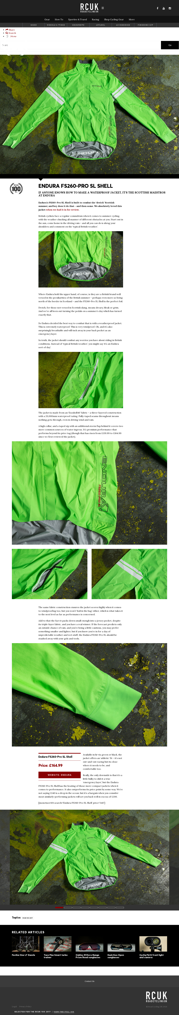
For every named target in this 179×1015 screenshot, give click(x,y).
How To (59, 19)
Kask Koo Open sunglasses (121, 949)
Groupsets (78, 25)
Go (170, 45)
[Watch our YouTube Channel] (164, 8)
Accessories (123, 25)
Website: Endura (60, 774)
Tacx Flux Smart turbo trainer (57, 949)
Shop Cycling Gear (114, 19)
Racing (95, 19)
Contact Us (89, 981)
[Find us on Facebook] (157, 8)
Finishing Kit (145, 25)
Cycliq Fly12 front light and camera (153, 949)
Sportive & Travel (77, 19)
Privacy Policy (25, 1006)
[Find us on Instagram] (170, 8)
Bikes (34, 25)
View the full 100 (64, 1012)
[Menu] (103, 8)
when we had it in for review (62, 209)
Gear (47, 19)
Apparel (100, 25)
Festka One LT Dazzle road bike (26, 948)
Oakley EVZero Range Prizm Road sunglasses (89, 949)
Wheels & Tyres (56, 25)
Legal (14, 1006)
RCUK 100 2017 (28, 918)
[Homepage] (15, 56)
